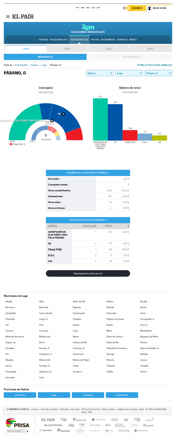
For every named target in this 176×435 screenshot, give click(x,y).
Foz (7, 325)
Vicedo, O (77, 371)
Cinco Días (94, 425)
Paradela (10, 348)
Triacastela (11, 371)
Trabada (144, 366)
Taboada (111, 366)
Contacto (35, 409)
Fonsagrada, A (147, 319)
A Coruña (20, 395)
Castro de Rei (45, 313)
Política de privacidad (90, 409)
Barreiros (10, 307)
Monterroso (44, 336)
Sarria (9, 366)
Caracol (148, 420)
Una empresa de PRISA (17, 423)
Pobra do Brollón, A (149, 348)
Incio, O (143, 325)
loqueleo (124, 430)
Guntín (110, 325)
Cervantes (111, 313)
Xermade (10, 377)
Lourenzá (43, 330)
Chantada (10, 319)
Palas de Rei (112, 342)
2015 (67, 48)
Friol (41, 325)
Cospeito (77, 319)
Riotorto (110, 360)
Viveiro (143, 371)
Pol (7, 354)
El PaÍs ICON (94, 430)
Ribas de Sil (44, 360)
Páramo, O (44, 348)
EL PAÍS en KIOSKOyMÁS (156, 409)
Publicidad (64, 409)
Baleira (110, 301)
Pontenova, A (45, 354)
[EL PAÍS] (23, 16)
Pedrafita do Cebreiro (117, 348)
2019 (26, 48)
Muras (76, 336)
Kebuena (145, 425)
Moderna (63, 430)
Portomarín (78, 354)
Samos (143, 360)
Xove (41, 377)
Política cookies (108, 409)
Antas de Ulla (79, 301)
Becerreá (43, 307)
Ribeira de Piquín (81, 360)
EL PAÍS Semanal (120, 425)
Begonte (77, 307)
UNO (71, 425)
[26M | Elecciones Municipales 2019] (88, 28)
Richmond (46, 430)
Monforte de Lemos (15, 336)
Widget (133, 39)
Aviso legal (75, 409)
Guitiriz (76, 325)
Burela (143, 307)
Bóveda (110, 307)
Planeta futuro (133, 425)
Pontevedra (122, 395)
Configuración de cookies (127, 409)
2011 (108, 48)
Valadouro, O (45, 371)
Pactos (95, 39)
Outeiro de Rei (80, 342)
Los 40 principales (64, 420)
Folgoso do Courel (115, 319)
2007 (150, 48)
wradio (81, 425)
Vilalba (110, 371)
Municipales (45, 57)
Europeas (122, 39)
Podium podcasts (80, 430)
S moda (108, 430)
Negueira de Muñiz (149, 336)
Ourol (42, 342)
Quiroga (110, 354)
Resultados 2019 (79, 39)
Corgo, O (43, 319)
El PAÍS (48, 420)
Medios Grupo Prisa (17, 431)
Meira (109, 330)
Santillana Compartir (98, 420)
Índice (84, 412)
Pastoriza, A (78, 348)
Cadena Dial (107, 425)
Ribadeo (9, 360)
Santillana (80, 420)
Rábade (144, 354)
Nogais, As (11, 342)
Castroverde (79, 313)
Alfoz (41, 301)
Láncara (10, 330)
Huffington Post (52, 425)
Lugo (75, 330)
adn (135, 420)
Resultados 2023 (59, 39)
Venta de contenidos (49, 409)
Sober (76, 366)
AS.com (124, 420)
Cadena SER (113, 420)
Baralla (143, 301)
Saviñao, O (44, 366)
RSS (90, 412)
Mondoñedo (146, 330)
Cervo (143, 313)
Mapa (141, 409)
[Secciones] (8, 16)
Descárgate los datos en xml (88, 273)
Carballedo (11, 313)
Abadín (9, 301)
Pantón (143, 342)
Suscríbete (137, 8)
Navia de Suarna (115, 336)
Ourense (88, 395)
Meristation (140, 430)
